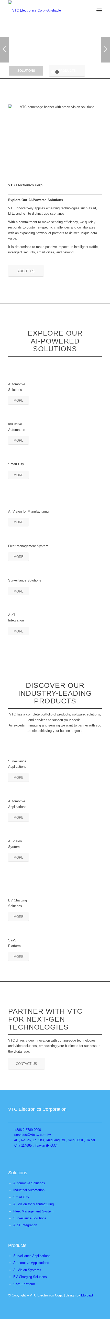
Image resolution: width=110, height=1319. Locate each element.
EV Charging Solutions (30, 1277)
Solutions (26, 70)
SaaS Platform (24, 1284)
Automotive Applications (31, 1263)
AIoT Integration (25, 1225)
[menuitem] (99, 10)
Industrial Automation (29, 1190)
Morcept (87, 1295)
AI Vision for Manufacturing (33, 1204)
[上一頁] (4, 50)
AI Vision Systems (27, 1270)
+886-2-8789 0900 (27, 1130)
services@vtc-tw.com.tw (32, 1135)
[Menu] (99, 10)
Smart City (21, 1197)
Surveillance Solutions (29, 1218)
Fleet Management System (33, 1211)
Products (67, 70)
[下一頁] (105, 50)
